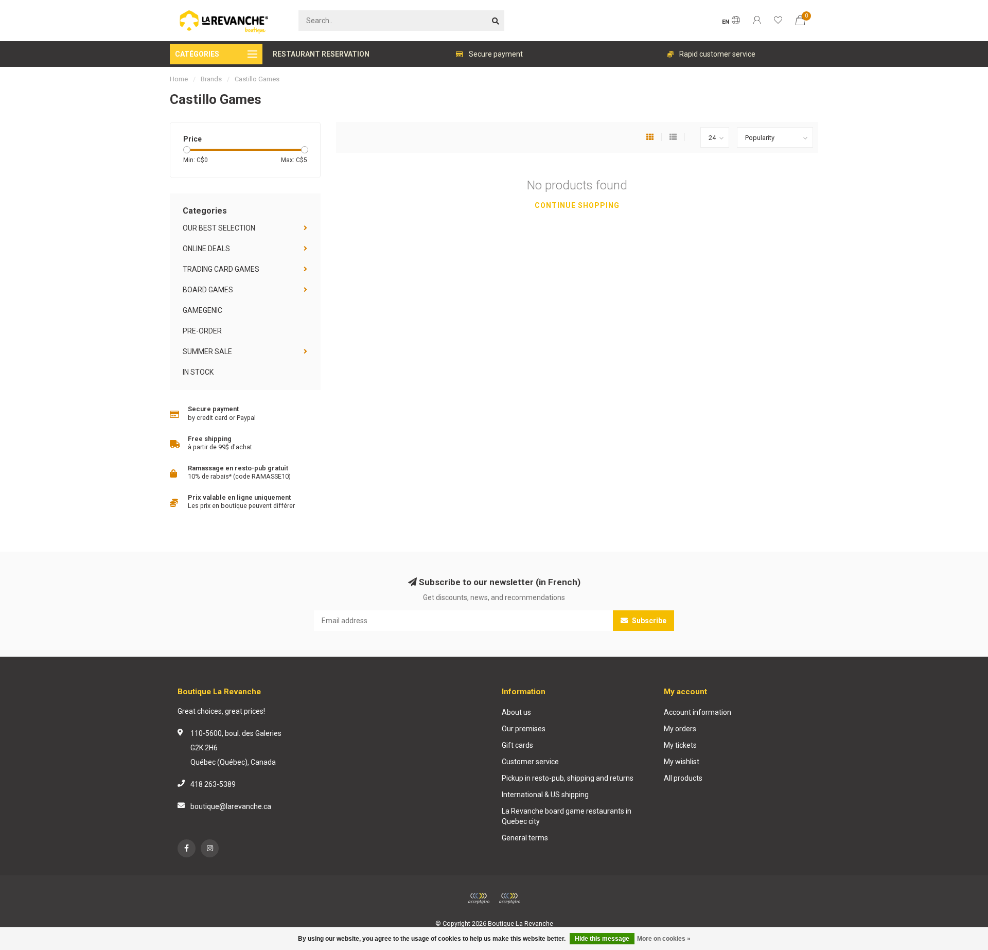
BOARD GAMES (208, 290)
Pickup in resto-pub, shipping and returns (567, 778)
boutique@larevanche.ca (230, 806)
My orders (680, 729)
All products (683, 778)
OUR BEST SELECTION (219, 228)
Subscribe (648, 621)
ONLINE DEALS (206, 248)
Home (179, 79)
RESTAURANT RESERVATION (321, 54)
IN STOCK (198, 372)
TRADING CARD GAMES (221, 269)
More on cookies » (664, 938)
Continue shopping (577, 205)
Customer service (530, 762)
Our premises (523, 729)
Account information (697, 712)
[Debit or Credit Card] (478, 898)
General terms (525, 838)
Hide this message (602, 938)
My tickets (680, 745)
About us (516, 712)
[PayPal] (509, 898)
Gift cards (517, 745)
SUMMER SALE (207, 351)
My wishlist (681, 762)
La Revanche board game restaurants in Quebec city (566, 816)
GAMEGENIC (202, 310)
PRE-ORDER (202, 331)
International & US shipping (545, 794)
